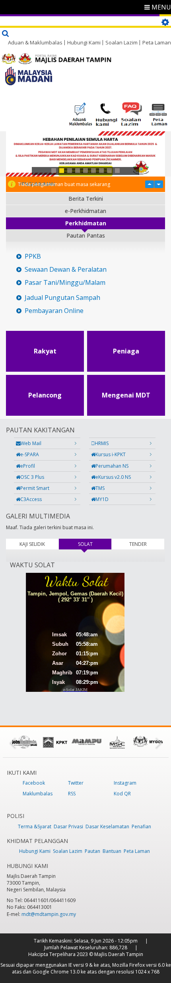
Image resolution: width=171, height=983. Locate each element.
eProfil (27, 466)
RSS (72, 793)
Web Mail (31, 443)
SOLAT (94, 544)
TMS (100, 488)
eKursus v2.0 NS (113, 477)
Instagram (125, 782)
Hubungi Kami (84, 42)
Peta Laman (156, 42)
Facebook (34, 782)
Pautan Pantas (85, 235)
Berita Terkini (85, 198)
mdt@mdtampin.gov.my (48, 914)
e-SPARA (29, 454)
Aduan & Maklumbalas (35, 42)
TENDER (138, 544)
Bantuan (112, 851)
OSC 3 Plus (32, 477)
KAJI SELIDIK (32, 544)
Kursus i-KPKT (110, 454)
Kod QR (122, 793)
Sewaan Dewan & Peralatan (66, 270)
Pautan (92, 851)
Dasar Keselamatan (107, 826)
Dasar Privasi (68, 826)
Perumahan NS (111, 466)
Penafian (141, 826)
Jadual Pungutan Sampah (62, 298)
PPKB (33, 256)
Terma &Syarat (34, 826)
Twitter (76, 782)
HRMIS (102, 443)
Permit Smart (34, 488)
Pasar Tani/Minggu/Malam (65, 283)
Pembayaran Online (54, 311)
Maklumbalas (37, 793)
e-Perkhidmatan (85, 211)
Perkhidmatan (85, 223)
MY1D (102, 499)
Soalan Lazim (121, 42)
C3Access (31, 499)
